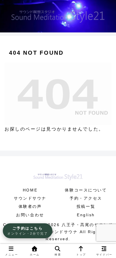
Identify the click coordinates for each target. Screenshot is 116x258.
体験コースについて (86, 190)
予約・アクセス (86, 198)
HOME (30, 190)
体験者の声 (30, 206)
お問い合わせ (30, 215)
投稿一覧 (86, 206)
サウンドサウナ (30, 198)
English (86, 215)
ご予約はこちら (27, 230)
